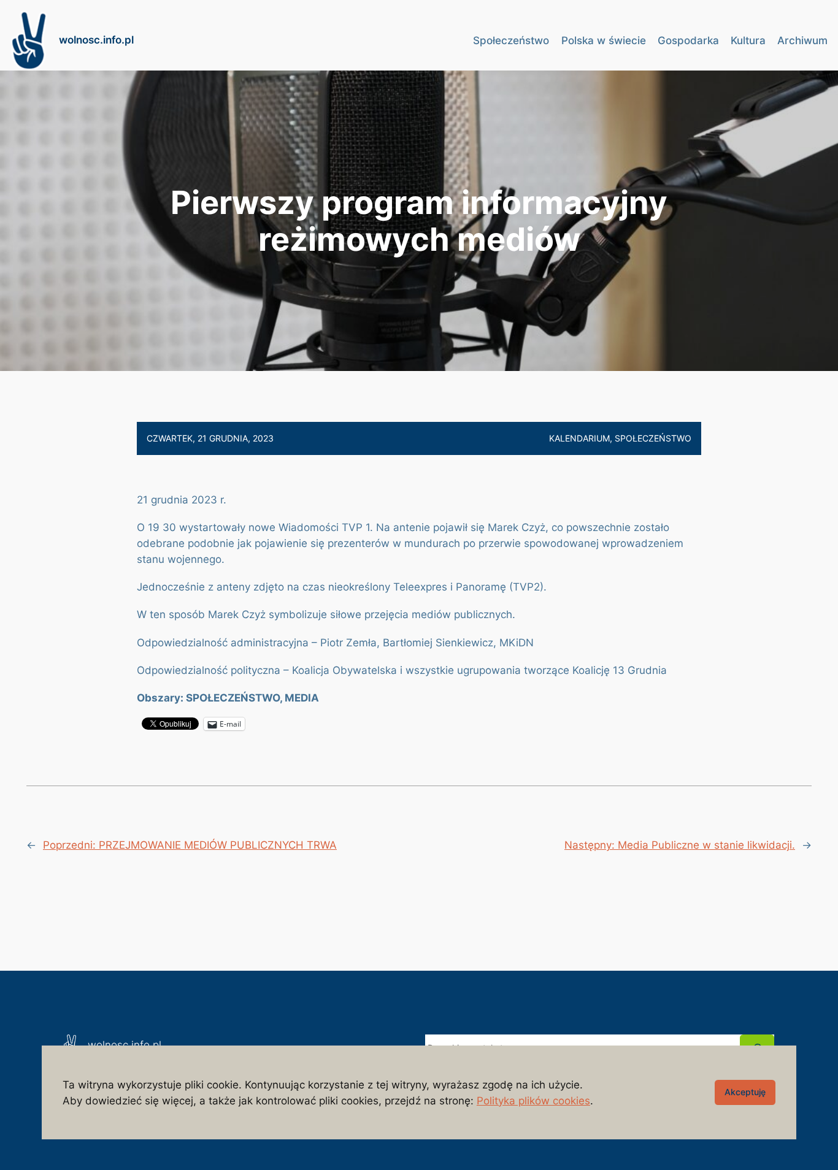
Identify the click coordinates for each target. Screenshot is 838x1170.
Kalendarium (579, 438)
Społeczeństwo (653, 438)
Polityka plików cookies (533, 1101)
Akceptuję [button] (745, 1092)
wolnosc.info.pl (96, 40)
